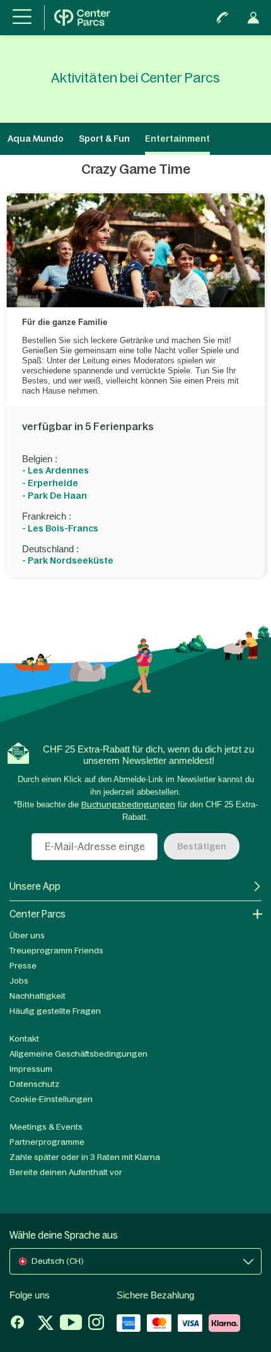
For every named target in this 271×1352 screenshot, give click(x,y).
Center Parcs (37, 914)
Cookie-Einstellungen (51, 1099)
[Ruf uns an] (222, 17)
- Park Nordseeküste (67, 560)
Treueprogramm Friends (56, 950)
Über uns (27, 935)
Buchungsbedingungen (128, 804)
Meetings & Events (46, 1127)
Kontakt (24, 1038)
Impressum (30, 1069)
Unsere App (35, 886)
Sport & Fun (104, 138)
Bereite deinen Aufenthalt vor (65, 1172)
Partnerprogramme (46, 1142)
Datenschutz (34, 1084)
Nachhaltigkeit (37, 996)
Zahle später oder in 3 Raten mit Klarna (84, 1157)
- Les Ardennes (55, 470)
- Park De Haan (54, 496)
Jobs (18, 981)
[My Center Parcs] (253, 17)
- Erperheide (50, 483)
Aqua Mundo (36, 138)
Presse (23, 965)
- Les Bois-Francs (60, 528)
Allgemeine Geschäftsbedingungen (78, 1054)
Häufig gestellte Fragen (55, 1011)
